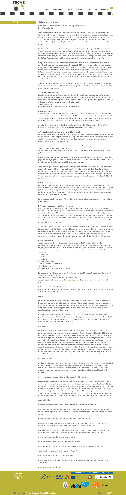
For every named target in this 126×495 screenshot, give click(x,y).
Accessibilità (44, 493)
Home (47, 10)
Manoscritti (57, 10)
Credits (53, 493)
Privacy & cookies (32, 493)
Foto (88, 10)
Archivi (69, 10)
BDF (96, 10)
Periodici (79, 10)
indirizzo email (74, 280)
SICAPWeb (109, 493)
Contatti (104, 10)
